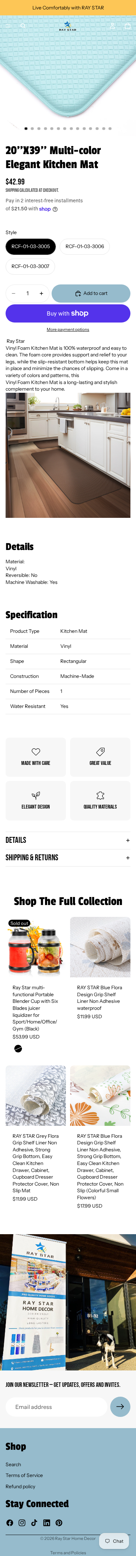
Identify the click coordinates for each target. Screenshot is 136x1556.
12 (97, 128)
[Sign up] (120, 1407)
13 (103, 128)
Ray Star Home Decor (75, 1538)
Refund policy (20, 1486)
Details (16, 840)
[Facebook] (10, 1523)
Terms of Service (24, 1475)
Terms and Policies (68, 1552)
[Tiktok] (34, 1523)
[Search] (23, 26)
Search (13, 1464)
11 (91, 128)
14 (110, 128)
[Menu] (8, 26)
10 (84, 128)
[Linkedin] (47, 1523)
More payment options (68, 329)
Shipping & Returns (32, 858)
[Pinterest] (59, 1523)
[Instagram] (22, 1523)
